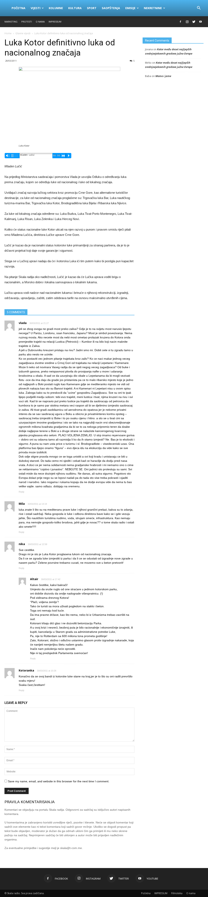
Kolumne (56, 8)
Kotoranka (26, 670)
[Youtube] (200, 21)
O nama (40, 21)
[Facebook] (180, 21)
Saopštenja (111, 8)
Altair (34, 579)
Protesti (26, 21)
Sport (91, 8)
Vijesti (35, 8)
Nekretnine (153, 8)
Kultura (75, 8)
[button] (199, 8)
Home (8, 33)
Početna (18, 8)
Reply (21, 492)
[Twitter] (194, 21)
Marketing (10, 21)
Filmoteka (176, 893)
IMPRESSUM (55, 21)
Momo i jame (163, 76)
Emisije (130, 8)
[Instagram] (187, 21)
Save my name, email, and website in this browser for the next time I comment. (58, 781)
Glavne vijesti (22, 33)
